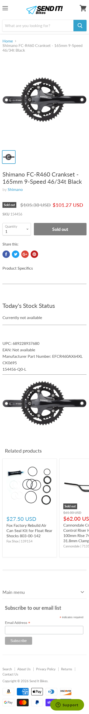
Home (7, 41)
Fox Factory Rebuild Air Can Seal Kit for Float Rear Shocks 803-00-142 (29, 530)
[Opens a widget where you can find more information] (67, 705)
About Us (24, 669)
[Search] (80, 25)
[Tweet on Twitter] (15, 254)
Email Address (17, 622)
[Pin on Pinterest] (34, 254)
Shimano (15, 189)
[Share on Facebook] (6, 254)
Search (7, 669)
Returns (66, 669)
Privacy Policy (46, 669)
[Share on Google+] (25, 254)
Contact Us (10, 674)
